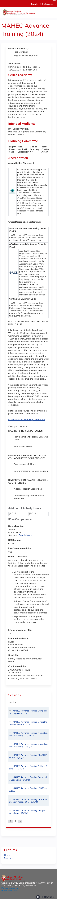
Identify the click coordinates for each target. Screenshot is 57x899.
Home (7, 855)
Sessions (8, 858)
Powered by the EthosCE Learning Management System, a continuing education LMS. (46, 897)
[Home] (28, 12)
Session (12, 703)
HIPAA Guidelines (9, 891)
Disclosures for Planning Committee (26, 420)
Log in (35, 4)
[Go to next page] (20, 821)
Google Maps (25, 535)
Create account (47, 4)
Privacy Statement (9, 888)
